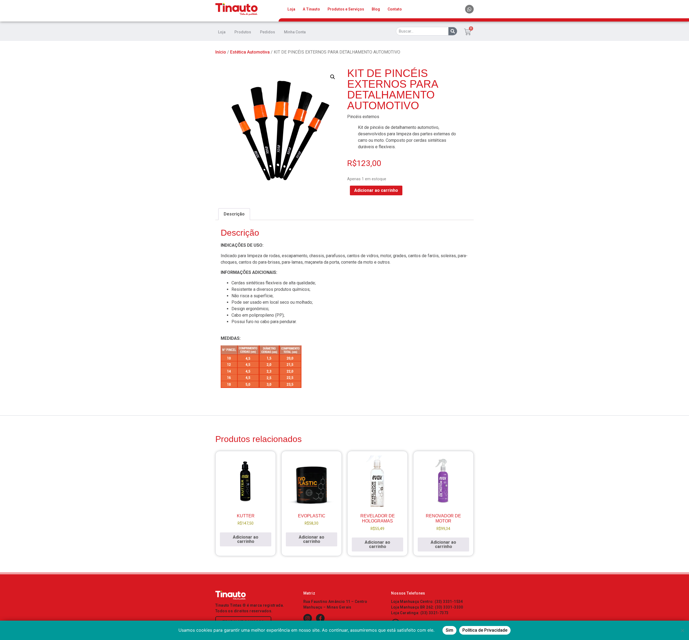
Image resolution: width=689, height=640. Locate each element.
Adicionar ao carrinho (376, 190)
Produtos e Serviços (346, 9)
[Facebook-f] (320, 618)
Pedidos (267, 32)
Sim (449, 630)
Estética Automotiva (250, 52)
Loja (291, 9)
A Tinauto (311, 9)
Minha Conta (295, 32)
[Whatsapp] (469, 9)
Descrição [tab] (234, 214)
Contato (395, 9)
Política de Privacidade (484, 630)
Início (220, 52)
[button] (333, 77)
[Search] (452, 31)
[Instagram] (307, 618)
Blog (376, 9)
